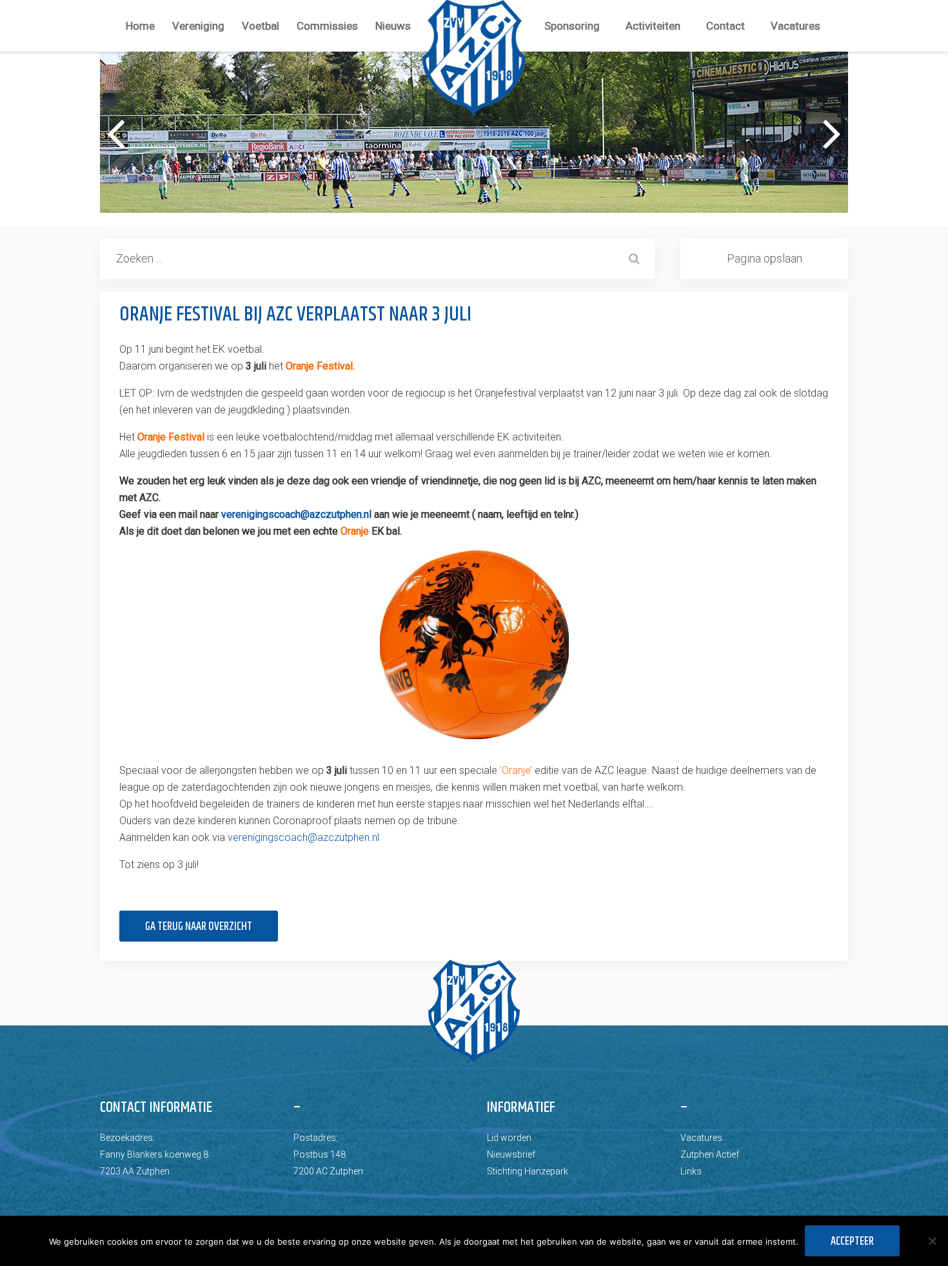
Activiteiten (653, 25)
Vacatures (795, 25)
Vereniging (198, 25)
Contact (725, 25)
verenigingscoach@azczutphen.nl (296, 514)
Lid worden (509, 1137)
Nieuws (393, 25)
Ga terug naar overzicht (198, 927)
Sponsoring (572, 25)
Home (140, 25)
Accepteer (852, 1241)
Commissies (327, 25)
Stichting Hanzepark (527, 1171)
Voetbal (260, 25)
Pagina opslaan (764, 258)
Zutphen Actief (709, 1154)
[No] (931, 1240)
